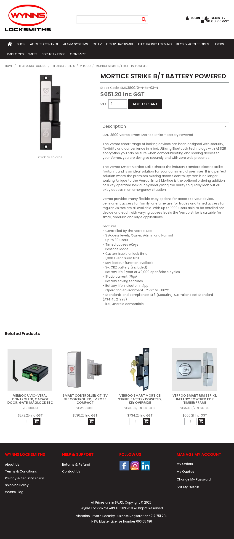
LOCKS (219, 44)
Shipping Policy (17, 485)
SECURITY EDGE (53, 54)
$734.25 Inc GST (140, 415)
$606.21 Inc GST (195, 415)
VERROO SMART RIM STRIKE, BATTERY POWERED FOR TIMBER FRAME (195, 399)
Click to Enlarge (50, 157)
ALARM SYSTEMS (75, 44)
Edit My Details (188, 487)
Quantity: (103, 104)
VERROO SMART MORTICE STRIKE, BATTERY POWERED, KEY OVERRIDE (140, 399)
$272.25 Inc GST (30, 415)
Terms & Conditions (21, 471)
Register (218, 18)
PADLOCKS (15, 54)
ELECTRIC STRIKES (63, 66)
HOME (10, 44)
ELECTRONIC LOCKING (155, 44)
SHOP (21, 44)
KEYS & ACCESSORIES (192, 44)
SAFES (32, 54)
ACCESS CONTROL (44, 44)
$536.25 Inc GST (85, 415)
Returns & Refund (76, 464)
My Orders (185, 464)
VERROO (85, 66)
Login (195, 18)
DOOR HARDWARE (120, 44)
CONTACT (78, 54)
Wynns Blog (14, 492)
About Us (12, 464)
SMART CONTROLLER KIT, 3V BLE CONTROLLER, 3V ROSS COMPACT (85, 399)
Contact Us (71, 471)
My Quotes (185, 471)
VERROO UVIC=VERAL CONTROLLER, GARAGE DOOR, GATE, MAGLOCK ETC (30, 399)
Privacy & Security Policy (24, 478)
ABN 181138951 (121, 508)
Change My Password (194, 479)
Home (9, 66)
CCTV (97, 44)
